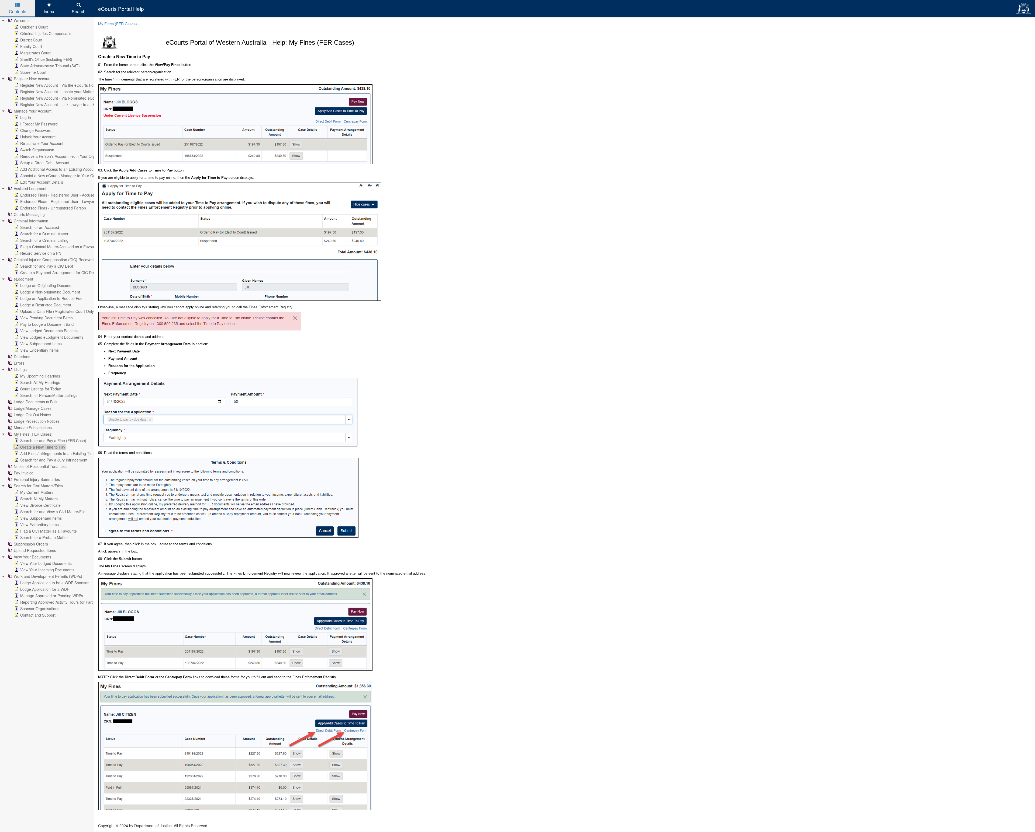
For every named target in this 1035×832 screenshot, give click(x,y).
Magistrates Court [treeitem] (35, 52)
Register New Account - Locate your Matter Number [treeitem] (64, 91)
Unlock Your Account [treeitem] (38, 136)
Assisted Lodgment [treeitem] (30, 188)
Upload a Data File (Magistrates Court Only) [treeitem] (57, 311)
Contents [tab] (17, 11)
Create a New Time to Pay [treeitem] (42, 447)
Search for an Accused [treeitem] (39, 227)
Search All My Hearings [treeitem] (40, 382)
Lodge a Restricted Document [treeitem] (45, 304)
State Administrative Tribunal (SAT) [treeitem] (50, 65)
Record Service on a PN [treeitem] (40, 253)
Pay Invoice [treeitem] (23, 473)
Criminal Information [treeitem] (31, 220)
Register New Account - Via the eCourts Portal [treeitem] (59, 85)
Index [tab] (49, 11)
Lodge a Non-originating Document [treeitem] (50, 292)
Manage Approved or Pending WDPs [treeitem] (51, 595)
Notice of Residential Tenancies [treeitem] (40, 466)
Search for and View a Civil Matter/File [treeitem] (52, 511)
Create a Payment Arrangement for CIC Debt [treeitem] (58, 272)
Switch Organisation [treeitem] (37, 149)
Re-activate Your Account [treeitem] (41, 143)
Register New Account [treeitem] (32, 78)
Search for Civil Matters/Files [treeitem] (38, 485)
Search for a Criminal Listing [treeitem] (44, 240)
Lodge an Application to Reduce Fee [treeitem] (51, 298)
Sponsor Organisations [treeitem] (39, 608)
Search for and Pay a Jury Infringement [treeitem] (53, 460)
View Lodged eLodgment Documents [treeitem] (51, 337)
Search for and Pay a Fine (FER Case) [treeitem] (53, 440)
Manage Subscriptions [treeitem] (33, 427)
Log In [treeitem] (25, 117)
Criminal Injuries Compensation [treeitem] (47, 33)
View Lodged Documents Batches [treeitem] (49, 330)
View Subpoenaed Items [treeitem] (41, 343)
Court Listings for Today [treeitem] (40, 388)
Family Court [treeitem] (31, 46)
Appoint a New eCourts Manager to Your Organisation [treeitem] (66, 175)
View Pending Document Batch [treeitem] (46, 317)
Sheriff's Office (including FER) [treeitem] (46, 59)
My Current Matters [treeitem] (36, 492)
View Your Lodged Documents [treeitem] (46, 563)
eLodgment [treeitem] (23, 279)
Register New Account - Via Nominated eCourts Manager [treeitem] (69, 98)
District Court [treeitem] (31, 40)
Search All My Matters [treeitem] (39, 498)
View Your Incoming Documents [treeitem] (47, 569)
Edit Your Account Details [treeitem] (41, 182)
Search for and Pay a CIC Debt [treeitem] (46, 266)
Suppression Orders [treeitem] (31, 544)
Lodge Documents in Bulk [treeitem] (35, 401)
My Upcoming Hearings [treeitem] (40, 376)
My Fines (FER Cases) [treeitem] (33, 434)
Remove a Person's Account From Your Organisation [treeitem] (65, 156)
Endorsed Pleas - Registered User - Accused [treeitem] (58, 195)
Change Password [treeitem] (35, 130)
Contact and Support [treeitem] (38, 615)
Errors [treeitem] (19, 363)
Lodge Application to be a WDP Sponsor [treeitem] (54, 582)
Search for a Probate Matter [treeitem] (44, 537)
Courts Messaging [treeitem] (29, 214)
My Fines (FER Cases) (117, 23)
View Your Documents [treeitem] (32, 557)
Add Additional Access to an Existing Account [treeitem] (58, 169)
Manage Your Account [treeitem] (32, 111)
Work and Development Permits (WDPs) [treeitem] (48, 576)
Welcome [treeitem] (22, 20)
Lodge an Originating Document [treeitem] (47, 285)
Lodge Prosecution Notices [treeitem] (37, 421)
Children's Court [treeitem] (34, 27)
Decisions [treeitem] (22, 356)
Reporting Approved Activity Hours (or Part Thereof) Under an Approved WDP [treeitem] (86, 602)
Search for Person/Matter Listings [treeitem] (48, 395)
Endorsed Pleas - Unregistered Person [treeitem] (53, 208)
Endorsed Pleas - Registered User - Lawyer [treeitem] (57, 201)
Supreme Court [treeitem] (33, 72)
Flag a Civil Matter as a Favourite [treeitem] (48, 531)
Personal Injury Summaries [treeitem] (37, 479)
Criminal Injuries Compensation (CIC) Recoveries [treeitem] (56, 259)
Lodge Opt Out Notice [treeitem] (32, 414)
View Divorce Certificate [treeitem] (40, 505)
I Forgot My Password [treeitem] (39, 124)
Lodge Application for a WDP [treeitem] (44, 589)
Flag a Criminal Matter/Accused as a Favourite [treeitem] (59, 246)
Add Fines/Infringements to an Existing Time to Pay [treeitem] (64, 453)
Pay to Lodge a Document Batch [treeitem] (47, 324)
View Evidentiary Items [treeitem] (39, 350)
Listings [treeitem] (20, 369)
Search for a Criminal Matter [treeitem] (44, 233)
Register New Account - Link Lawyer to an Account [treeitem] (63, 104)
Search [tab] (78, 11)
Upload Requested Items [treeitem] (35, 550)
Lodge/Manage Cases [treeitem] (32, 408)
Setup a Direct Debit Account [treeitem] (44, 162)
